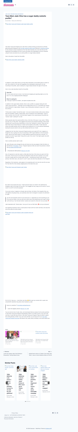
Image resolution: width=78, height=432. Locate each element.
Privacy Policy (8, 1)
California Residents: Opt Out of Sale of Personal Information (13, 418)
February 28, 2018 (25, 150)
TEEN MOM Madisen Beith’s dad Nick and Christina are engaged (45, 381)
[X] (71, 5)
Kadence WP (49, 428)
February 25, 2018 (24, 308)
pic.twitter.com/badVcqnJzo (24, 305)
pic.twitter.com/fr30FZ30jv (15, 147)
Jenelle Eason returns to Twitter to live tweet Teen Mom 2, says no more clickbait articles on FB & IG (40, 353)
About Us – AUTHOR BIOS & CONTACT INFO (15, 415)
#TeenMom (15, 145)
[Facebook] (69, 5)
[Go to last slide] (7, 382)
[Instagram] (73, 5)
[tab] (25, 401)
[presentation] (10, 368)
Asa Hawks (9, 20)
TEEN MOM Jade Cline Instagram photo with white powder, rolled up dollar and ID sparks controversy (26, 340)
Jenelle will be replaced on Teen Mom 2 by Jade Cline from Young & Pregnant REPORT (12, 340)
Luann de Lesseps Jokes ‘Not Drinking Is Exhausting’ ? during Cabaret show (13, 353)
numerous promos (45, 48)
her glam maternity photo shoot (28, 48)
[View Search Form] (15, 5)
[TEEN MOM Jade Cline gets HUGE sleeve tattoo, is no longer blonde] (42, 335)
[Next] (49, 382)
